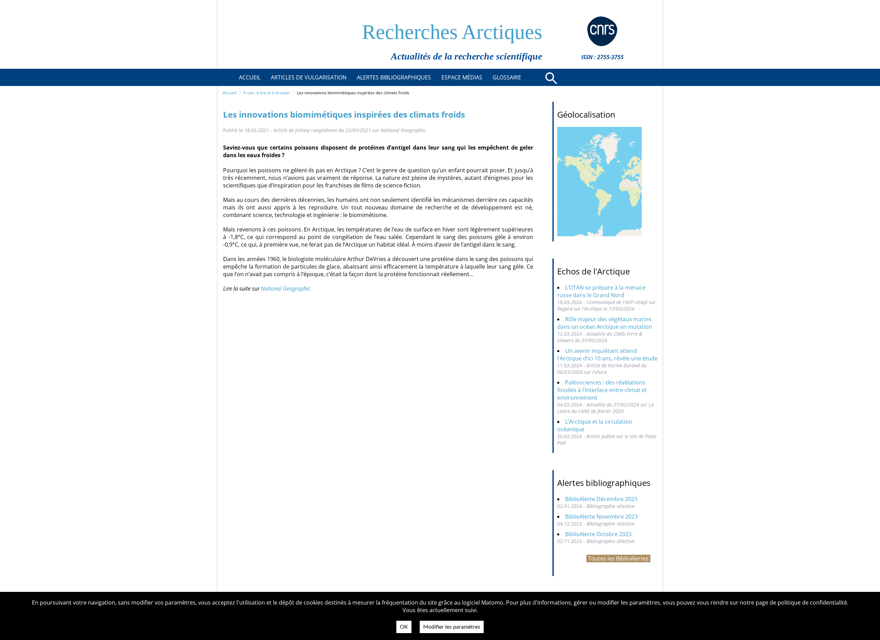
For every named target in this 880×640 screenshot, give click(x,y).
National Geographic (285, 288)
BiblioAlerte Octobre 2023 (598, 534)
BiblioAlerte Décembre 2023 (601, 499)
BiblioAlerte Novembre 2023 (601, 516)
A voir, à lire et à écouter (266, 93)
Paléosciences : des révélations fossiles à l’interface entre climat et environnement (602, 390)
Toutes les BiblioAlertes (618, 558)
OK (404, 627)
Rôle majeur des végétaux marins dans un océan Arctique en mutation (604, 322)
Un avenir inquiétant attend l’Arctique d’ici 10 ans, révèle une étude (607, 354)
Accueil (229, 93)
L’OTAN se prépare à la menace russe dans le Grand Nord (601, 291)
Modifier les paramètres (451, 627)
